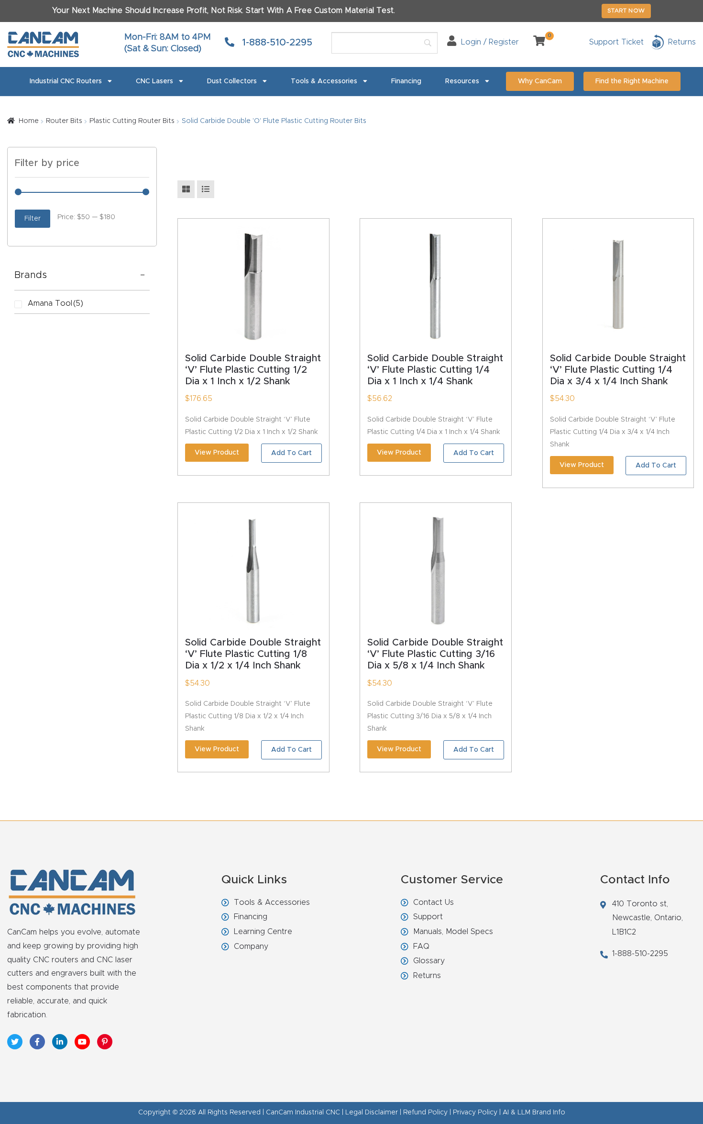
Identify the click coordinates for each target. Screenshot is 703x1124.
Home (29, 121)
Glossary (429, 961)
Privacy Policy (475, 1112)
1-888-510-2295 (275, 42)
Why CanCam (540, 81)
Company (251, 946)
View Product (217, 452)
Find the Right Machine (632, 81)
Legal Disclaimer (371, 1112)
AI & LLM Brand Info (534, 1112)
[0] (535, 42)
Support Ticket (616, 42)
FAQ (421, 946)
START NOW (626, 10)
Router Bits (64, 121)
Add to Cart (291, 453)
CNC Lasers (154, 81)
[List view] (205, 189)
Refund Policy (425, 1112)
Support (428, 917)
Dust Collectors (232, 81)
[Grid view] (186, 189)
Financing (406, 81)
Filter (32, 218)
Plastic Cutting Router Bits (132, 121)
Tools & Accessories (324, 81)
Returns (427, 975)
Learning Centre (263, 931)
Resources (462, 81)
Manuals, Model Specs (453, 931)
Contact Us (433, 902)
